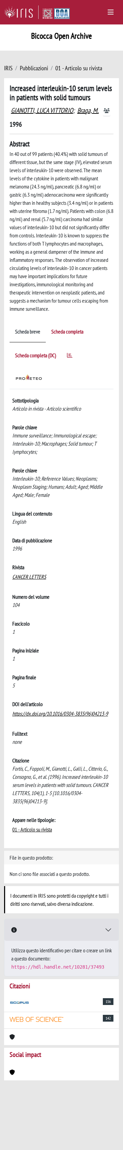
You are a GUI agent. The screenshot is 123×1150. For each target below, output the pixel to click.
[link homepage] (21, 12)
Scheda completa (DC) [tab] (35, 355)
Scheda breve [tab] (27, 331)
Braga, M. (88, 110)
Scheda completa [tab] (67, 331)
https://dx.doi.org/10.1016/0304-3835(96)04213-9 (60, 713)
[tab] (70, 356)
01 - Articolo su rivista (78, 68)
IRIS (8, 68)
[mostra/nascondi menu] (110, 12)
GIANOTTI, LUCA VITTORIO (42, 110)
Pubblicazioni (34, 68)
